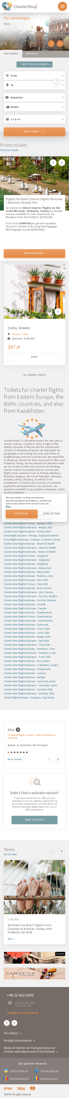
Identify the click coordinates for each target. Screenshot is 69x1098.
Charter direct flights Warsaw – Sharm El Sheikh (29, 543)
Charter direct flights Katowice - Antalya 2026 (28, 527)
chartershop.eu (49, 1070)
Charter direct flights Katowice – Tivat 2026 (27, 644)
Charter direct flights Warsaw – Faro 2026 (26, 580)
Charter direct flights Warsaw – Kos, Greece (27, 661)
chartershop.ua (19, 1070)
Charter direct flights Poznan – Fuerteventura (28, 616)
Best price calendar (34, 64)
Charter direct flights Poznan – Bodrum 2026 (28, 523)
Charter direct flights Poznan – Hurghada (26, 556)
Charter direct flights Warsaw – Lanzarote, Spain (30, 681)
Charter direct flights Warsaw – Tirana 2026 (27, 628)
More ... (8, 24)
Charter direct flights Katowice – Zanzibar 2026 (29, 693)
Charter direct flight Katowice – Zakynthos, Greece (31, 665)
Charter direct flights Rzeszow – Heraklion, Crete (30, 653)
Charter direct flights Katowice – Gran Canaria (28, 592)
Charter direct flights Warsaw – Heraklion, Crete (29, 648)
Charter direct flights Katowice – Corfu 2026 (27, 657)
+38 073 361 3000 (25, 1002)
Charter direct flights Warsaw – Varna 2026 (26, 632)
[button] (51, 43)
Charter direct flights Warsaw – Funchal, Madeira (30, 600)
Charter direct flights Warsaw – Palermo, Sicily (28, 576)
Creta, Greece (19, 328)
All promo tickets (9, 150)
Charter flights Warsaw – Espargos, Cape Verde (29, 697)
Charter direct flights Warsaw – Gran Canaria (28, 588)
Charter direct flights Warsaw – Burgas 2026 (27, 636)
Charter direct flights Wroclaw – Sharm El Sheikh (29, 551)
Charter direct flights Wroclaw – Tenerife (25, 608)
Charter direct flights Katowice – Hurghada (27, 560)
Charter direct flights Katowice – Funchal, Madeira (31, 596)
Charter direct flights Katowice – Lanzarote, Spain (30, 685)
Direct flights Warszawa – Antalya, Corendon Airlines (32, 539)
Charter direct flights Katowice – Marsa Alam (27, 568)
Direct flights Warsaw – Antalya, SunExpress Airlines (31, 535)
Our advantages (17, 17)
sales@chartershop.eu (22, 1012)
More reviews (14, 759)
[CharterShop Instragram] (14, 1023)
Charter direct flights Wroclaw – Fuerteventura (28, 620)
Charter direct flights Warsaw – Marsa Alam (27, 572)
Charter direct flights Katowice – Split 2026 (26, 640)
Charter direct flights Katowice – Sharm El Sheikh (30, 547)
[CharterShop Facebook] (7, 1023)
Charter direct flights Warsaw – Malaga (24, 677)
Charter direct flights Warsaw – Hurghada (26, 564)
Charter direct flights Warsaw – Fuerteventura (28, 612)
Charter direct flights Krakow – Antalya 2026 (27, 531)
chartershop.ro (49, 1078)
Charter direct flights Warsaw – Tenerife (24, 604)
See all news (10, 854)
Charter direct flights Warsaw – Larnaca (25, 673)
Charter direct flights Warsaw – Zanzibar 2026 (28, 689)
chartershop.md (19, 1078)
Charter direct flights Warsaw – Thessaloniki (27, 669)
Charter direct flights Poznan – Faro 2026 (26, 584)
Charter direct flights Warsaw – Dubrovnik (26, 624)
